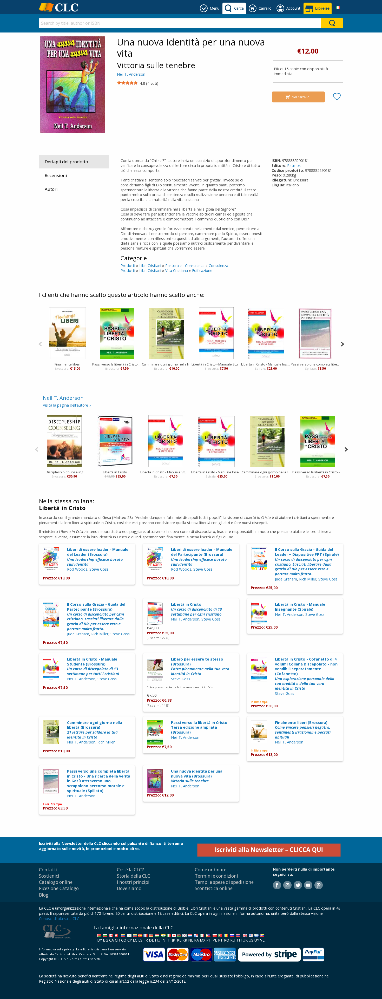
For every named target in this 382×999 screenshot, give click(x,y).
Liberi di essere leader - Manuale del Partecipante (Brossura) (201, 556)
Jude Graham (286, 579)
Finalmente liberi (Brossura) (303, 730)
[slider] (127, 83)
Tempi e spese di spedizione (224, 882)
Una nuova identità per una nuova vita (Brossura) (196, 776)
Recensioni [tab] (56, 175)
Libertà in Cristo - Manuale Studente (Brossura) (93, 666)
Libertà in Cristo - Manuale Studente (216, 364)
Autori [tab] (51, 189)
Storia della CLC (133, 876)
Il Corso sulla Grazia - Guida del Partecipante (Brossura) (96, 616)
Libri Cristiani (150, 265)
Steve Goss (99, 569)
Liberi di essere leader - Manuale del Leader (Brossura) (97, 556)
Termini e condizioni (216, 876)
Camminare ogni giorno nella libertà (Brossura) (94, 730)
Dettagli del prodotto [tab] (66, 162)
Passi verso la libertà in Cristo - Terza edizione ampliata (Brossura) (200, 727)
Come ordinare (210, 870)
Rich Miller (307, 579)
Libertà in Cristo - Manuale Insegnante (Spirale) (300, 607)
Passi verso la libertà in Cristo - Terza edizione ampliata (117, 364)
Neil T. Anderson (131, 74)
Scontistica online (214, 888)
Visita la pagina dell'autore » (67, 405)
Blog (43, 895)
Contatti (48, 870)
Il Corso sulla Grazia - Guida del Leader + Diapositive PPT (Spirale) (307, 561)
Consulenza (218, 265)
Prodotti (128, 265)
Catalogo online (56, 882)
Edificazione (202, 270)
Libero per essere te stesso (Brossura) (200, 666)
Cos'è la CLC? (130, 870)
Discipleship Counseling (64, 472)
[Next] (342, 343)
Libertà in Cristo (115, 472)
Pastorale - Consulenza (185, 265)
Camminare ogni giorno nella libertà (167, 364)
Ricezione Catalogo (59, 888)
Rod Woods (77, 569)
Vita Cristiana (176, 270)
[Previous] (40, 343)
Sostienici (49, 876)
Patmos (294, 165)
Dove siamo (129, 888)
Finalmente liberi (67, 364)
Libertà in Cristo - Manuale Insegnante (266, 364)
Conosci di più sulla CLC (59, 918)
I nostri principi (133, 882)
